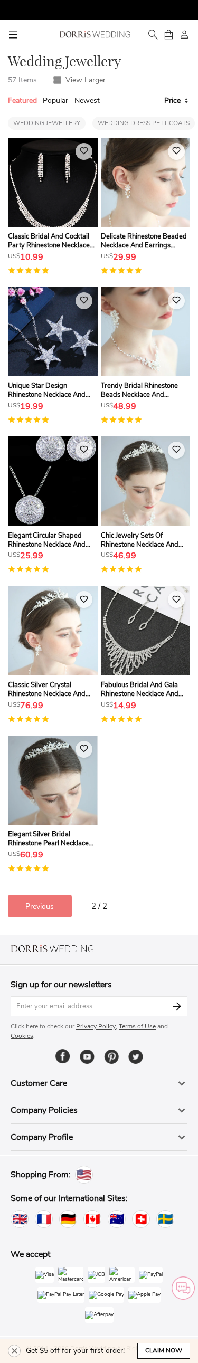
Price (174, 101)
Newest (87, 101)
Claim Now (163, 1350)
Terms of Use (137, 1026)
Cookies (22, 1036)
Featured (22, 101)
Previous (39, 906)
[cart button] (168, 34)
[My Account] (184, 34)
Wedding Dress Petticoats (144, 123)
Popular (55, 101)
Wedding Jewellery (46, 123)
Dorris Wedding (94, 34)
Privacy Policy (96, 1026)
